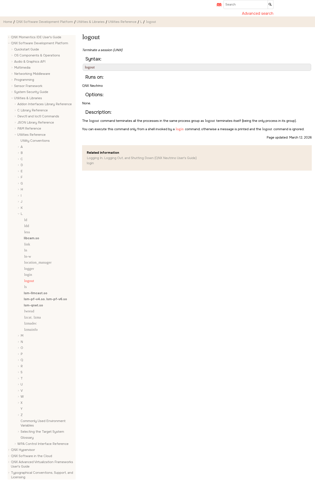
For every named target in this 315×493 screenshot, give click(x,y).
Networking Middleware (32, 74)
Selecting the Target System (42, 432)
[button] (9, 37)
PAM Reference (29, 129)
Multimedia (22, 68)
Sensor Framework (28, 86)
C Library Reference (32, 110)
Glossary (27, 438)
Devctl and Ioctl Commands (38, 116)
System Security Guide (31, 92)
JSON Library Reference (35, 122)
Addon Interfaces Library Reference (44, 104)
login (90, 163)
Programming (24, 80)
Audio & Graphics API (29, 61)
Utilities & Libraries (91, 22)
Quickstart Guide (26, 49)
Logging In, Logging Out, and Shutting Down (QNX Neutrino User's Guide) (142, 158)
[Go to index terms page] (217, 6)
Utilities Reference (122, 22)
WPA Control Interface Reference (43, 444)
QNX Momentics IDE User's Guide (36, 37)
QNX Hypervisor (23, 450)
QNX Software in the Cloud (31, 456)
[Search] (270, 4)
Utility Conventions (35, 141)
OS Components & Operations (37, 55)
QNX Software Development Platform (44, 22)
